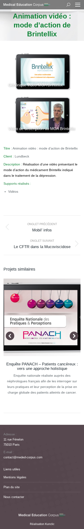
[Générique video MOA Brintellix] (42, 72)
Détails (48, 317)
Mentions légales (15, 477)
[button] (10, 336)
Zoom (36, 317)
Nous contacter (14, 497)
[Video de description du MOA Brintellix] (42, 115)
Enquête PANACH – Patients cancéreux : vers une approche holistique (42, 366)
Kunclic (49, 524)
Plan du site (12, 487)
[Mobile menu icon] (77, 5)
